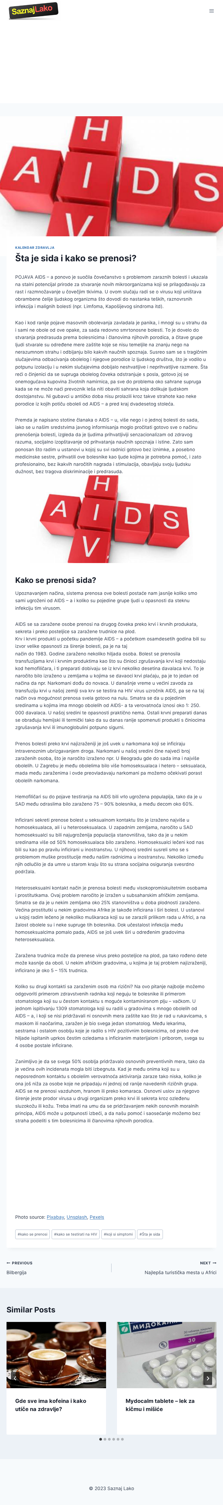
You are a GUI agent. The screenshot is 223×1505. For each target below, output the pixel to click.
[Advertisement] (111, 62)
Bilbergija (20, 1268)
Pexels (97, 1217)
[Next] (207, 1378)
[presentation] (56, 1355)
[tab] (100, 1439)
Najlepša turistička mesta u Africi (180, 1268)
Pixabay (55, 1217)
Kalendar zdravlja (34, 248)
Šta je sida (150, 1234)
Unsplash (77, 1217)
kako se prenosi (32, 1234)
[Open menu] (211, 11)
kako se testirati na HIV (75, 1234)
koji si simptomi (118, 1234)
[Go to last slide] (15, 1378)
